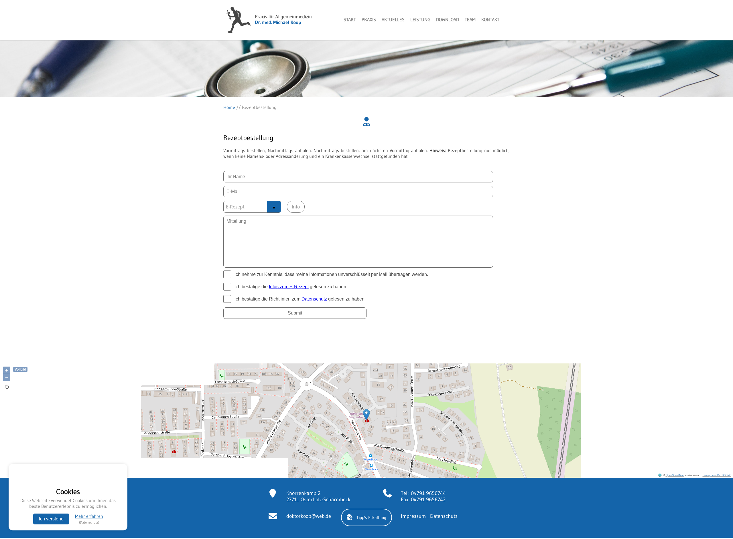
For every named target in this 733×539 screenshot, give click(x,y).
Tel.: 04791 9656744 (423, 493)
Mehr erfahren (89, 518)
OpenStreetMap (675, 475)
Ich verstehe (51, 518)
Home (229, 107)
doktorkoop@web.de (308, 516)
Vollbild (20, 369)
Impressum (413, 516)
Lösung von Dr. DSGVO (717, 475)
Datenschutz (444, 516)
